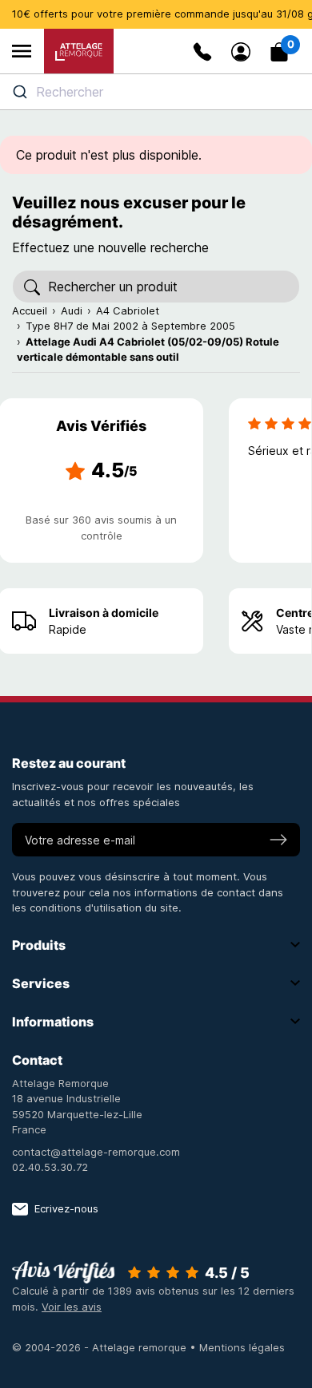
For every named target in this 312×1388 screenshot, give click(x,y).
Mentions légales (242, 1347)
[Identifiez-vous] (240, 52)
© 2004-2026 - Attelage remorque (101, 1347)
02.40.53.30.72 (50, 1167)
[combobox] (156, 91)
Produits (39, 945)
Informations (53, 1022)
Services (41, 983)
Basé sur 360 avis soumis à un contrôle (101, 527)
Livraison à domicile (103, 612)
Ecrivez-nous (66, 1208)
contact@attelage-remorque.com (96, 1151)
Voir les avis (72, 1306)
